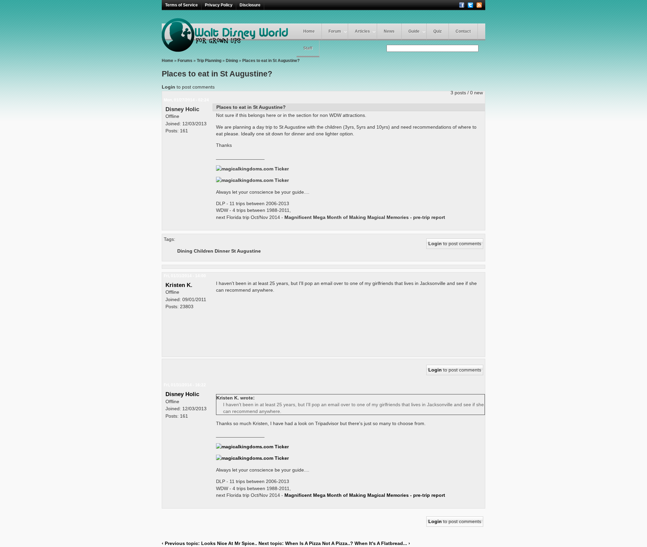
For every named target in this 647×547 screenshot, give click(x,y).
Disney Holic (182, 109)
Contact (463, 31)
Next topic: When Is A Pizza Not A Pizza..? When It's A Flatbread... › (334, 543)
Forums (185, 61)
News (389, 31)
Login (168, 87)
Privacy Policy (219, 5)
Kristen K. (178, 285)
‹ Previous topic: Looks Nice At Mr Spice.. (209, 543)
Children (203, 251)
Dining (232, 61)
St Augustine (246, 251)
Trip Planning (209, 61)
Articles (362, 31)
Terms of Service (181, 5)
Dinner (222, 251)
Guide (414, 31)
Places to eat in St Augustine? (271, 61)
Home (309, 31)
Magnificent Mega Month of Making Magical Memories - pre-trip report (364, 217)
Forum (335, 31)
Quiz (437, 31)
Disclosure (250, 5)
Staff (307, 48)
